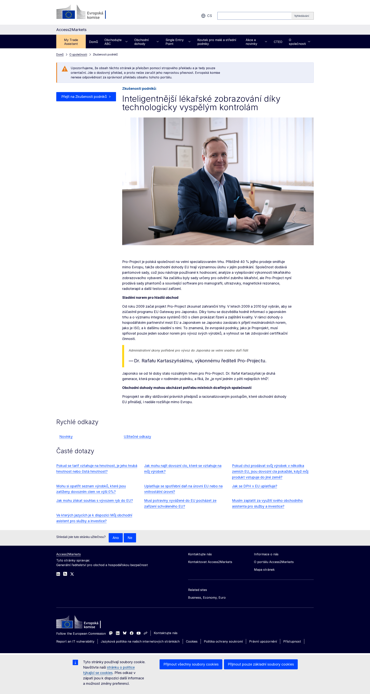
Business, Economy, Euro (207, 597)
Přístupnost (292, 641)
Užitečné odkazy (137, 437)
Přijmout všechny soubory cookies (191, 664)
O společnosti (297, 42)
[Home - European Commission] (84, 622)
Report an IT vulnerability (75, 641)
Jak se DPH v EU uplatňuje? (254, 486)
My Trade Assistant (71, 42)
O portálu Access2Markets (274, 562)
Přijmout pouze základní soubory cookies (261, 664)
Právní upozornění (263, 641)
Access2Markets (68, 554)
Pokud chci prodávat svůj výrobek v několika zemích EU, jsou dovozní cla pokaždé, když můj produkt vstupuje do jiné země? (270, 471)
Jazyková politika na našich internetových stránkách (140, 641)
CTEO (278, 42)
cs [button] (209, 16)
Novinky (66, 437)
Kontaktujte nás (165, 633)
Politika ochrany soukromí (223, 641)
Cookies (192, 641)
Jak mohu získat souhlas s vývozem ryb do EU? (94, 500)
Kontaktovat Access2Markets (210, 562)
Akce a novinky (251, 42)
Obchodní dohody (141, 42)
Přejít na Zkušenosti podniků (84, 97)
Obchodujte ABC (113, 42)
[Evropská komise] (87, 12)
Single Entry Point (175, 42)
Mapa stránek (264, 569)
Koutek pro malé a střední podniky (216, 42)
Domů (93, 42)
